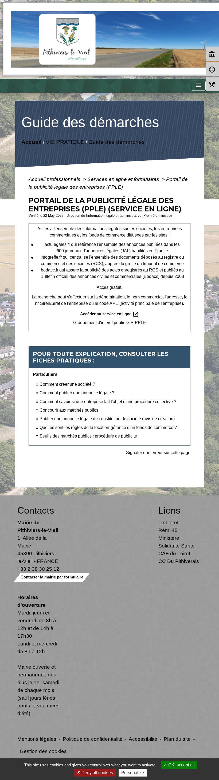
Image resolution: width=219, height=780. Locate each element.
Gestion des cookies (43, 751)
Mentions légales (36, 739)
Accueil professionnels (55, 179)
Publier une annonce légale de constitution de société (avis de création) (107, 418)
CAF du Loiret (174, 553)
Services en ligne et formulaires (124, 179)
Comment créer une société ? (67, 384)
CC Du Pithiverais (178, 561)
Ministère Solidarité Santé (176, 542)
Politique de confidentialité (93, 739)
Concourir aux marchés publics (69, 410)
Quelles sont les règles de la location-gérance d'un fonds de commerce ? (108, 427)
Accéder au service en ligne (109, 314)
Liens (169, 510)
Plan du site (177, 739)
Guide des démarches (116, 142)
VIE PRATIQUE (65, 142)
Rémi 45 (168, 530)
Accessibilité (143, 739)
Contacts (35, 510)
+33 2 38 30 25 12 (38, 569)
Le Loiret (168, 522)
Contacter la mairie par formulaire (52, 577)
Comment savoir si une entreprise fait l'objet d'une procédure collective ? (108, 401)
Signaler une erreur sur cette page (158, 452)
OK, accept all (181, 765)
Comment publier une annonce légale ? (77, 393)
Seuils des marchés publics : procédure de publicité (88, 436)
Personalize (132, 772)
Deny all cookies (96, 772)
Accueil (31, 142)
